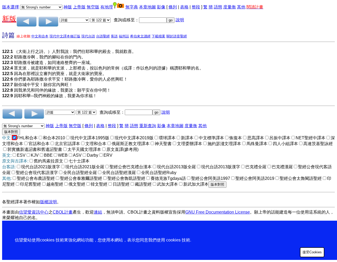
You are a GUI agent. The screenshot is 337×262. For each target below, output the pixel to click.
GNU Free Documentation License (217, 212)
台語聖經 (103, 36)
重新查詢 (147, 125)
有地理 (106, 7)
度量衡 (229, 7)
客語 (114, 36)
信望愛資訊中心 (33, 212)
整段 (196, 7)
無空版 (93, 7)
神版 (67, 7)
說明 (180, 20)
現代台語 (88, 36)
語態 (218, 7)
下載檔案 (158, 36)
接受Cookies (312, 252)
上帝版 (79, 7)
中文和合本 (39, 36)
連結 (98, 212)
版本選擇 (10, 7)
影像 (161, 7)
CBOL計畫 (63, 212)
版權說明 (48, 202)
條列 (172, 7)
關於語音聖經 (176, 36)
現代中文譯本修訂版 (64, 36)
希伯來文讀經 (140, 36)
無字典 (131, 7)
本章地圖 (147, 7)
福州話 (124, 36)
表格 (184, 7)
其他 (241, 7)
